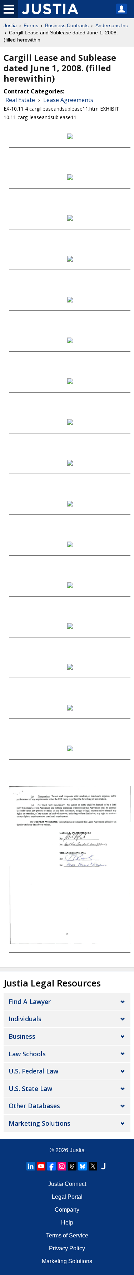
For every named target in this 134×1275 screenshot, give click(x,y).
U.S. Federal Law (33, 1071)
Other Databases (34, 1105)
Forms (31, 25)
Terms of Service (67, 1235)
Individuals (25, 1018)
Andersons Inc (111, 25)
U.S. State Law (30, 1088)
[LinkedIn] (30, 1166)
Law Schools (27, 1053)
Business (22, 1036)
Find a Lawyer (30, 1001)
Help (67, 1223)
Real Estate (20, 100)
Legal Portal (67, 1197)
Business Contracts (67, 25)
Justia (10, 25)
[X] (93, 1166)
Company (67, 1210)
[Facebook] (51, 1166)
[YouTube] (41, 1166)
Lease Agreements (68, 100)
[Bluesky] (82, 1166)
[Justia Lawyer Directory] (103, 1166)
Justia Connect (67, 1184)
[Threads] (72, 1166)
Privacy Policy (67, 1248)
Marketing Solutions (39, 1123)
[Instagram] (62, 1166)
